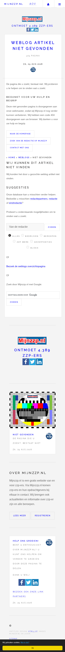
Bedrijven (31, 236)
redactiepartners (39, 198)
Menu (59, 3)
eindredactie (15, 203)
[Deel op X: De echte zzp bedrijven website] (32, 31)
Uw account (48, 3)
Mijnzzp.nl (13, 4)
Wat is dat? (24, 642)
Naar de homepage (20, 134)
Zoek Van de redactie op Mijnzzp (28, 141)
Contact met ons (19, 148)
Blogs (34, 248)
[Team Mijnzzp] (33, 69)
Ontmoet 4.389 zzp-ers (32, 25)
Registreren (42, 516)
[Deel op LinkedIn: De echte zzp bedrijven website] (36, 31)
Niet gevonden (23, 434)
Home (11, 157)
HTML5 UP (33, 631)
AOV (33, 3)
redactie (53, 198)
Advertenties (43, 242)
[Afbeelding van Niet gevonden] (33, 411)
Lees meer (19, 516)
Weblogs (24, 157)
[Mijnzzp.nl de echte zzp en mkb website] (32, 19)
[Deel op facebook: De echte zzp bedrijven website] (28, 31)
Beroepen (50, 236)
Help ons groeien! (26, 541)
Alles (16, 236)
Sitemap (13, 639)
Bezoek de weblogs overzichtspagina (25, 266)
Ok (33, 648)
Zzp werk (23, 242)
